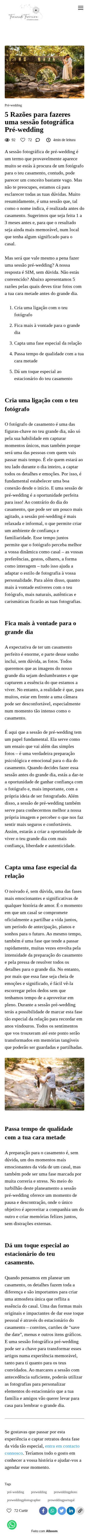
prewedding (39, 1492)
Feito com (44, 1531)
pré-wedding (15, 1492)
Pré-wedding (13, 105)
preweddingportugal (61, 1500)
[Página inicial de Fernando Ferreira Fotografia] (25, 13)
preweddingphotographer (24, 1500)
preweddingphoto (65, 1492)
